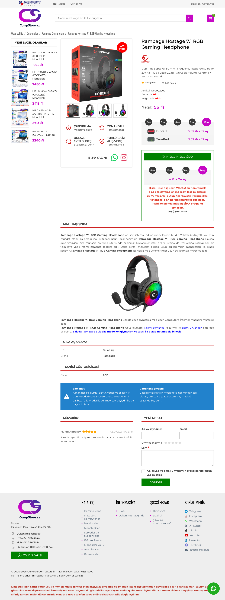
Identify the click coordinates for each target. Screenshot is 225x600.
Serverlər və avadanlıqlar (91, 534)
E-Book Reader (93, 540)
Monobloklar (92, 528)
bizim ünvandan (192, 327)
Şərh (145, 448)
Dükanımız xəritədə (28, 533)
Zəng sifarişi (32, 555)
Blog (122, 511)
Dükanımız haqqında (131, 515)
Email (183, 429)
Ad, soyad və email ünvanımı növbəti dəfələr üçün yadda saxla (179, 472)
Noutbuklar (91, 523)
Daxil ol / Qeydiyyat (202, 3)
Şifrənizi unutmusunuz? (162, 522)
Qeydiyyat (159, 511)
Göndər (156, 482)
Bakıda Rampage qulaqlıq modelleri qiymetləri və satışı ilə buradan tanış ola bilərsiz (127, 331)
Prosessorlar (91, 554)
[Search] (189, 18)
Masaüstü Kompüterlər (92, 517)
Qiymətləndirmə (152, 442)
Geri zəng (76, 3)
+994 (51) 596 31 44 (28, 538)
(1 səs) (153, 82)
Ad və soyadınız (152, 429)
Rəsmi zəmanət (154, 327)
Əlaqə (61, 3)
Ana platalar (91, 549)
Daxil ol (157, 515)
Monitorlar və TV (94, 544)
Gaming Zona (92, 511)
